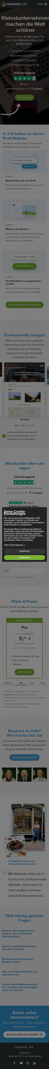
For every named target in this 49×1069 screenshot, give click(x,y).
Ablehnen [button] (24, 551)
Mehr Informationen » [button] (14, 545)
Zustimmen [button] (24, 557)
